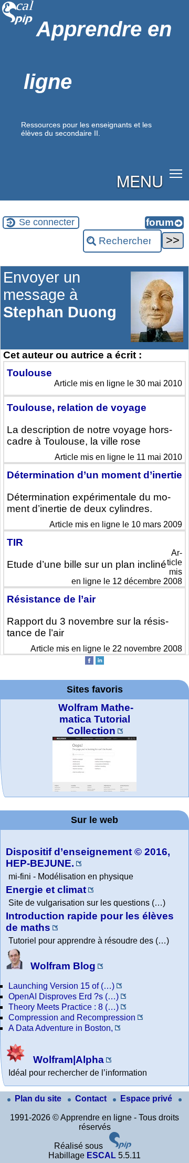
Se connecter (47, 222)
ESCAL (101, 1155)
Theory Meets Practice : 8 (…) (63, 1006)
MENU (140, 180)
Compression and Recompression (71, 1017)
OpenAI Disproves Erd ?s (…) (63, 996)
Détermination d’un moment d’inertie (94, 474)
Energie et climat (46, 889)
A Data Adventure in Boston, (60, 1028)
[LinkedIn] (100, 661)
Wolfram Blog (62, 965)
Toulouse (29, 372)
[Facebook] (89, 661)
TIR (15, 542)
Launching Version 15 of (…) (61, 985)
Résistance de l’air (51, 599)
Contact (92, 1098)
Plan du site (39, 1098)
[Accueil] (18, 23)
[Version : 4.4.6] (120, 1145)
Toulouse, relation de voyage (76, 407)
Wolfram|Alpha (67, 1059)
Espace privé (147, 1098)
